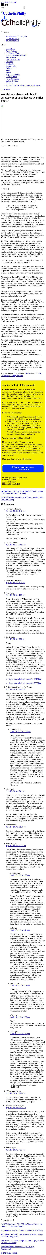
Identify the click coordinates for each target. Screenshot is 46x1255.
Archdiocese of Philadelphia (16, 36)
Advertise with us (12, 41)
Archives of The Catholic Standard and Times (23, 85)
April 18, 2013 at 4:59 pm (15, 595)
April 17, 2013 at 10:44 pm (16, 689)
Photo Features (11, 51)
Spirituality (10, 64)
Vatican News (11, 57)
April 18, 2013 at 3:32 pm (20, 1017)
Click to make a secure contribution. (23, 468)
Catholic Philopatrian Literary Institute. (21, 375)
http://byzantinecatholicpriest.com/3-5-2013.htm (23, 679)
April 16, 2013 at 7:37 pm (15, 1150)
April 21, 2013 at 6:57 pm (20, 1034)
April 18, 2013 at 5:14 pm (15, 583)
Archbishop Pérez (12, 53)
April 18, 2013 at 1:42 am (20, 985)
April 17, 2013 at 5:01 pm (15, 791)
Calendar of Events (13, 60)
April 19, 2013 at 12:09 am (20, 732)
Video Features (11, 77)
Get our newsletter (12, 39)
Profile (8, 72)
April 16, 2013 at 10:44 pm (16, 1108)
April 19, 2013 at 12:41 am (16, 545)
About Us (9, 83)
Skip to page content (8, 2)
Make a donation (12, 81)
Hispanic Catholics (13, 75)
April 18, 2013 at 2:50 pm (15, 639)
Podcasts (9, 68)
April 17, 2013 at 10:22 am (16, 1093)
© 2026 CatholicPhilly (9, 1253)
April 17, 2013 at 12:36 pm (16, 827)
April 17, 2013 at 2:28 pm (20, 875)
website (27, 374)
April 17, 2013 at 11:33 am (16, 846)
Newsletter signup (12, 79)
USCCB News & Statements (16, 55)
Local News (10, 49)
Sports (8, 70)
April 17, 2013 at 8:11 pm (20, 930)
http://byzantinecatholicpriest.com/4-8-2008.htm (23, 683)
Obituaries (9, 62)
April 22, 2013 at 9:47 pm (15, 511)
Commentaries (11, 66)
